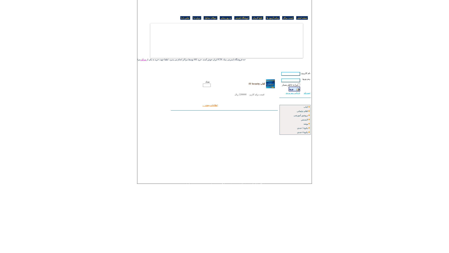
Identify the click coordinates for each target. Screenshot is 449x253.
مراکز (145, 59)
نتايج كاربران (257, 18)
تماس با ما (185, 18)
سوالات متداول (210, 18)
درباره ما (196, 18)
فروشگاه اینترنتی (242, 18)
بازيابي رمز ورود (293, 93)
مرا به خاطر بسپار (290, 85)
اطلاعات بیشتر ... (210, 105)
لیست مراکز (288, 18)
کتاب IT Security (257, 83)
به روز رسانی (226, 18)
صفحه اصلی (302, 18)
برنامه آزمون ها (273, 18)
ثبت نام (307, 93)
